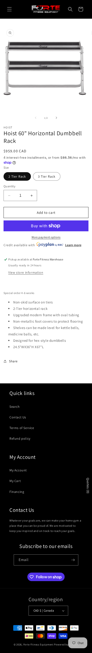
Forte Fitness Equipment (38, 644)
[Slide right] (56, 118)
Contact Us (17, 417)
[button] (9, 9)
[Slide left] (35, 118)
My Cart (15, 481)
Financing (16, 492)
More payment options (46, 237)
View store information (25, 272)
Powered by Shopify (66, 644)
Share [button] (13, 361)
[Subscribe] (73, 559)
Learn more (73, 245)
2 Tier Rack (17, 176)
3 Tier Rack (46, 176)
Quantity (9, 186)
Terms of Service (21, 428)
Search (14, 406)
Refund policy (19, 438)
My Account (18, 470)
